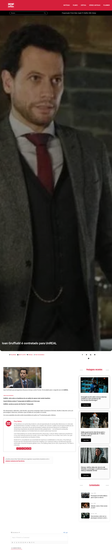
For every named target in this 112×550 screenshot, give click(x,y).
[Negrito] (12, 542)
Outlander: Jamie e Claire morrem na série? (99, 506)
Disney (94, 13)
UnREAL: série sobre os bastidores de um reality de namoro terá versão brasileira (26, 398)
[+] (33, 542)
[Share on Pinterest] (94, 354)
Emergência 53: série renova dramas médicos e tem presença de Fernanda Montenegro (94, 398)
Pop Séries (18, 421)
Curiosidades (94, 485)
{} (31, 542)
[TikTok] (27, 448)
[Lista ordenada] (21, 542)
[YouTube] (25, 448)
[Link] (29, 542)
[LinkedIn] (22, 448)
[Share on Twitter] (86, 354)
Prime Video (73, 13)
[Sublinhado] (17, 542)
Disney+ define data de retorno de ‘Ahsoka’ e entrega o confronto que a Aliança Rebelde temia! (94, 468)
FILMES (75, 5)
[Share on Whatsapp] (88, 358)
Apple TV (80, 13)
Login (66, 532)
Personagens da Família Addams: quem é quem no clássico (99, 496)
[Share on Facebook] (82, 354)
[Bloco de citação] (25, 542)
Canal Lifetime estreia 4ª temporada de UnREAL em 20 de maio (21, 401)
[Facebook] (30, 448)
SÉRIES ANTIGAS (94, 5)
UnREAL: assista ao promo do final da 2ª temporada (18, 404)
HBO (90, 13)
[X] (17, 448)
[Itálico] (14, 542)
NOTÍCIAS (66, 5)
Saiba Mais (86, 405)
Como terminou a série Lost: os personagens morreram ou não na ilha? (99, 517)
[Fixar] (19, 542)
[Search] (44, 13)
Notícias (30, 354)
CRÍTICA (83, 5)
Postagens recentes (94, 369)
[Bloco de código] (27, 542)
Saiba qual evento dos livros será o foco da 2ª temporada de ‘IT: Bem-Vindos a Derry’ (93, 433)
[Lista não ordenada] (23, 542)
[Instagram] (20, 448)
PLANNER (106, 5)
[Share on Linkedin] (90, 354)
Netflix (86, 13)
